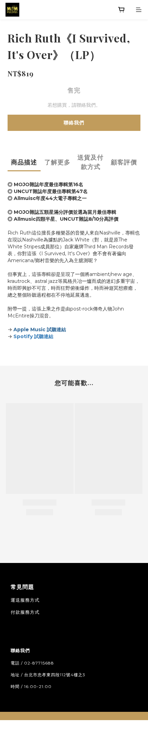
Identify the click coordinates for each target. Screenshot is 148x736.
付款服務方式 (25, 612)
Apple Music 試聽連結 (39, 329)
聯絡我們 (74, 123)
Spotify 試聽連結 (33, 336)
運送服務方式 (25, 600)
